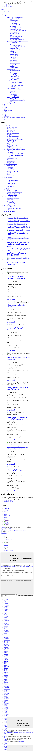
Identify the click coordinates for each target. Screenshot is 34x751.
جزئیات (9, 299)
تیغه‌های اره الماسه (15, 70)
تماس (5, 111)
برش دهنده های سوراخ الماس (18, 83)
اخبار (5, 105)
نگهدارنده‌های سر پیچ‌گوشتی (17, 100)
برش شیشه (13, 91)
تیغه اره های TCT (14, 57)
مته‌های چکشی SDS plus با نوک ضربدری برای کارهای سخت (17, 418)
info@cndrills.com (8, 5)
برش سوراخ (13, 92)
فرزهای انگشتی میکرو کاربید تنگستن (18, 227)
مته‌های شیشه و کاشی (16, 89)
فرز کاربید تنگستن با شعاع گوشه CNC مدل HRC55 (17, 254)
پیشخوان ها (13, 26)
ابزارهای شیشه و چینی (13, 88)
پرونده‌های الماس (14, 76)
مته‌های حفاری (4, 530)
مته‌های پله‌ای (13, 23)
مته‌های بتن (13, 43)
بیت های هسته (14, 48)
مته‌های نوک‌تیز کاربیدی (16, 24)
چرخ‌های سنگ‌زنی (14, 73)
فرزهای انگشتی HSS (15, 29)
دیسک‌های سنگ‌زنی (15, 95)
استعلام (13, 299)
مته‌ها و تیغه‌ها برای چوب (13, 55)
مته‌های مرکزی (14, 21)
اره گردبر (12, 66)
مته (12, 530)
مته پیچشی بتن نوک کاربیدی (15, 470)
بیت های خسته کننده (15, 63)
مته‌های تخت (13, 60)
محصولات (6, 15)
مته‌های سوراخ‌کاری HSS (16, 85)
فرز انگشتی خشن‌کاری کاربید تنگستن (18, 221)
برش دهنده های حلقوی (16, 27)
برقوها (11, 35)
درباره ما (6, 104)
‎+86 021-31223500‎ (8, 6)
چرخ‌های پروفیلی (14, 77)
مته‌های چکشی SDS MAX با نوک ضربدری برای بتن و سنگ (17, 447)
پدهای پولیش (13, 79)
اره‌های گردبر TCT (15, 86)
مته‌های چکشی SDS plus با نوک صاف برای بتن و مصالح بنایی (17, 277)
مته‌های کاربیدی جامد (15, 33)
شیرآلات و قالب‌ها (14, 32)
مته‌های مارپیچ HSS (15, 18)
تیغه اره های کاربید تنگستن (17, 39)
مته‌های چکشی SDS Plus (19, 45)
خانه (5, 14)
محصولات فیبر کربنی (12, 103)
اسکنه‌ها (12, 51)
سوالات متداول (8, 110)
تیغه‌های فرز (13, 64)
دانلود (5, 108)
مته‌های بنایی (13, 42)
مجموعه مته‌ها (14, 20)
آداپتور (11, 101)
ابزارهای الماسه (11, 69)
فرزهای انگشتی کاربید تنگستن (18, 30)
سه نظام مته (13, 98)
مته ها (24, 530)
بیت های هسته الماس (15, 72)
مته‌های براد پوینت (14, 61)
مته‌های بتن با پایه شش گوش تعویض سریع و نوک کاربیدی (18, 388)
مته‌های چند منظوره (15, 49)
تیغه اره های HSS (14, 38)
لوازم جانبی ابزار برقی (13, 97)
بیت (21, 530)
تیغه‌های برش (13, 94)
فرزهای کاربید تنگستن (16, 36)
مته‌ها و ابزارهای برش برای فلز (15, 17)
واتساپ (6, 545)
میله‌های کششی (14, 52)
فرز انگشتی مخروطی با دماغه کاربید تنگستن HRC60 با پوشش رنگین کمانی (18, 244)
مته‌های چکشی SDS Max (19, 46)
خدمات (6, 107)
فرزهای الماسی (14, 74)
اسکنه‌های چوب (14, 67)
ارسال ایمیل (4, 533)
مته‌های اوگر (13, 58)
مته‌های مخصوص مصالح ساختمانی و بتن (17, 41)
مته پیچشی (17, 530)
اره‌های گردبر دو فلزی (16, 82)
